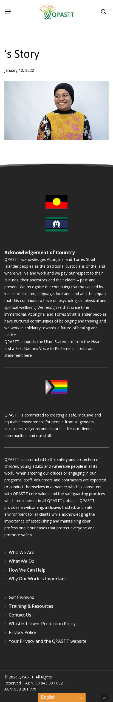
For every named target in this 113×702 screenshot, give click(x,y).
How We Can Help (27, 570)
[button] (8, 11)
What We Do (22, 561)
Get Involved (21, 597)
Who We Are (21, 552)
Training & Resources (31, 606)
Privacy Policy (22, 632)
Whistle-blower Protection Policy (42, 624)
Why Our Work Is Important (37, 579)
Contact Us (20, 615)
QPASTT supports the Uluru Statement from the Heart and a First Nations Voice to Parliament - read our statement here (52, 348)
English (48, 697)
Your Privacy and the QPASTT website (47, 641)
